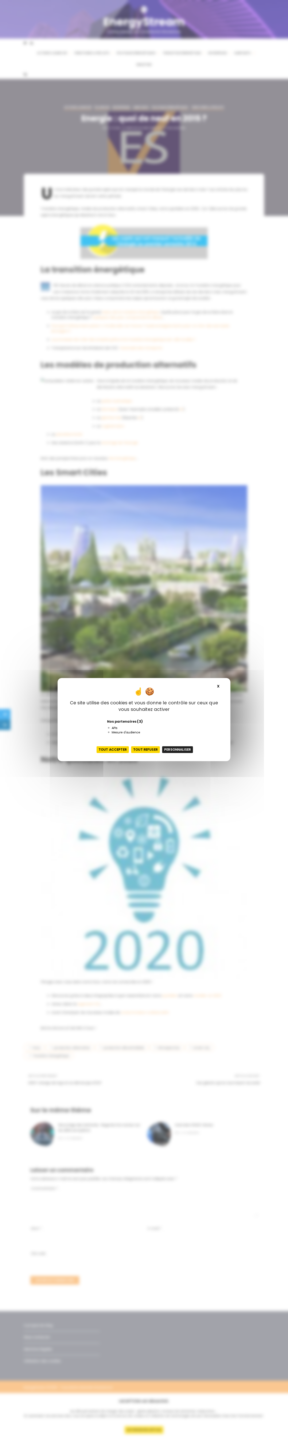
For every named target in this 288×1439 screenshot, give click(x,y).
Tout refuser (145, 749)
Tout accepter (113, 749)
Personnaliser (177, 749)
